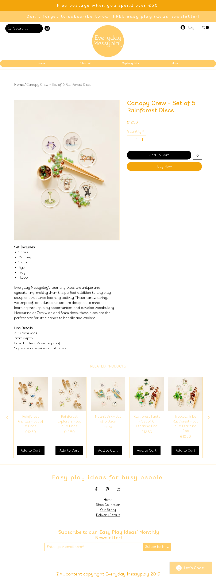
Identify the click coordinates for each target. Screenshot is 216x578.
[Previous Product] (7, 417)
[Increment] (143, 140)
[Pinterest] (107, 489)
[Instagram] (47, 28)
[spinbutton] (137, 140)
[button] (206, 27)
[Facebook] (96, 489)
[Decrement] (131, 140)
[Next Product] (208, 417)
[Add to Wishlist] (197, 155)
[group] (108, 418)
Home (19, 85)
